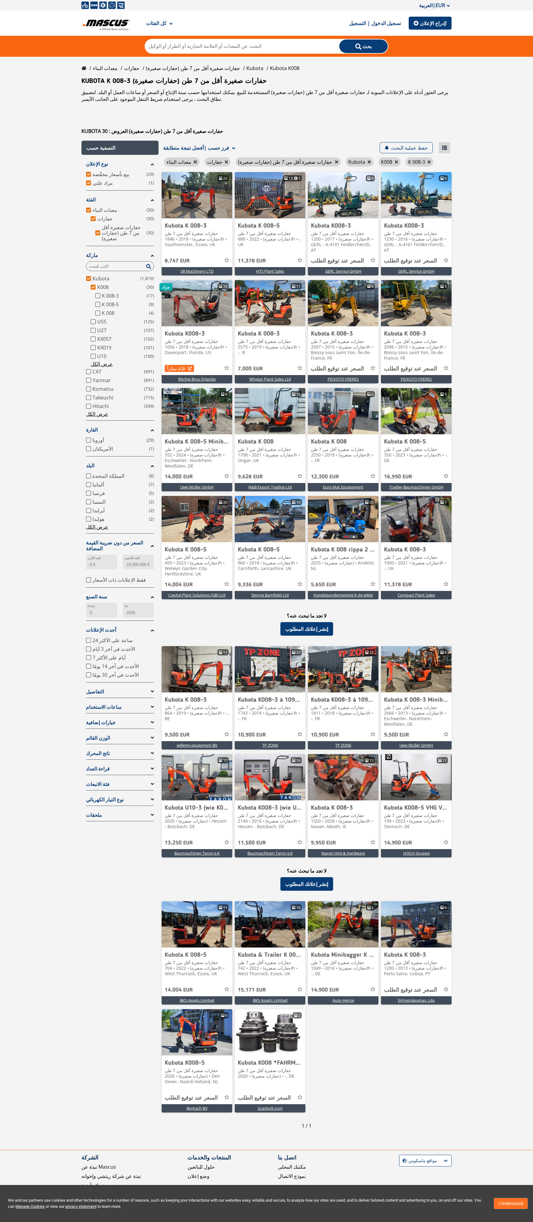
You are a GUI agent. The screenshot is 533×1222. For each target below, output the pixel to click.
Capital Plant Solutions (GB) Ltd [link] (196, 595)
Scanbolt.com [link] (270, 1108)
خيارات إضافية (101, 722)
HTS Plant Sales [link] (270, 271)
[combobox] (403, 1160)
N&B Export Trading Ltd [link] (270, 487)
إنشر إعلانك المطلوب (306, 628)
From (91, 606)
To (126, 606)
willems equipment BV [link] (197, 745)
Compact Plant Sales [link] (416, 595)
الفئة (91, 199)
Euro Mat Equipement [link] (343, 487)
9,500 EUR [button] (177, 735)
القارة (92, 429)
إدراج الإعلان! (433, 23)
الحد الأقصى (132, 558)
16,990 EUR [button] (398, 477)
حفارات (131, 68)
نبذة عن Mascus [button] (98, 1166)
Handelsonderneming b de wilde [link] (343, 595)
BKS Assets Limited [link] (197, 1000)
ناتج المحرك (98, 753)
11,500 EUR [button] (252, 843)
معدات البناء (105, 68)
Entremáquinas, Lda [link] (416, 1000)
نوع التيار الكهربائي (105, 799)
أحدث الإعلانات (101, 630)
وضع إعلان (198, 1176)
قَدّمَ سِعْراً (176, 368)
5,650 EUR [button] (323, 585)
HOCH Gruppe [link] (416, 853)
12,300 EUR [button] (325, 477)
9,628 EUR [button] (250, 477)
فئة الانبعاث (97, 784)
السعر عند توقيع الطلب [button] (337, 261)
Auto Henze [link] (343, 1000)
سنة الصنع (96, 596)
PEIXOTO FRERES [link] (343, 379)
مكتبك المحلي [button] (292, 1166)
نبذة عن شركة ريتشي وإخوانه (111, 1176)
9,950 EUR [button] (323, 843)
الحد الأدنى (94, 558)
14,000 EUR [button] (179, 477)
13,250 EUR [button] (179, 843)
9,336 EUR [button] (250, 585)
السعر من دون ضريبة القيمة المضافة (114, 545)
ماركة (92, 255)
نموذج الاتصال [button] (292, 1176)
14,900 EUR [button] (398, 843)
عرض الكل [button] (102, 364)
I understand (510, 1203)
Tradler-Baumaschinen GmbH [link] (416, 487)
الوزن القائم (98, 738)
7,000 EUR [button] (250, 369)
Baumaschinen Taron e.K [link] (197, 853)
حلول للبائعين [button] (201, 1166)
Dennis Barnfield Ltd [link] (270, 595)
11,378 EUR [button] (252, 261)
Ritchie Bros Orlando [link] (197, 379)
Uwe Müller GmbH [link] (197, 487)
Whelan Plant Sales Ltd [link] (270, 379)
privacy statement (81, 1206)
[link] (197, 195)
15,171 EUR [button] (252, 990)
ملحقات (94, 815)
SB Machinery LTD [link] (196, 271)
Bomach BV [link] (197, 1108)
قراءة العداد (98, 768)
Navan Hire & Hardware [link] (343, 853)
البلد (90, 465)
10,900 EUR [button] (252, 735)
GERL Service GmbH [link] (343, 271)
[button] (120, 148)
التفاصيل (95, 691)
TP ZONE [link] (270, 745)
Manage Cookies (30, 1206)
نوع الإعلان (97, 164)
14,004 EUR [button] (179, 585)
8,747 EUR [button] (177, 261)
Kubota (254, 68)
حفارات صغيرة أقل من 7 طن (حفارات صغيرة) (193, 68)
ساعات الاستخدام (104, 707)
